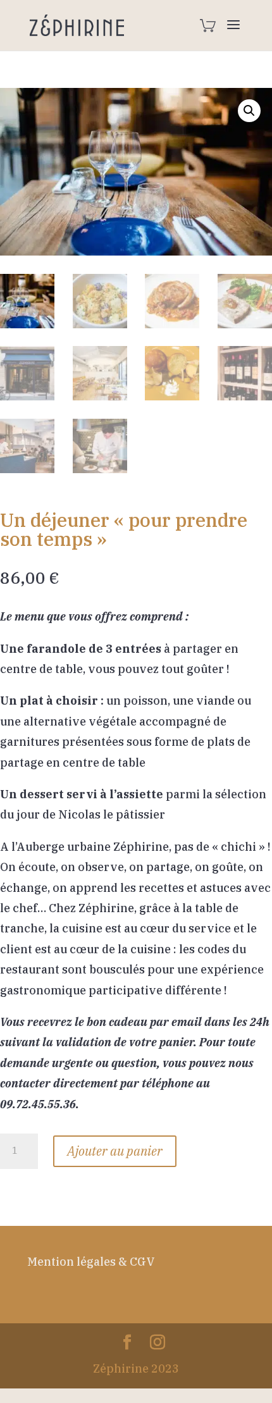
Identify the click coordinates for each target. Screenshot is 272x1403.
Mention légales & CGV (91, 1261)
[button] (249, 110)
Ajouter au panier (115, 1150)
